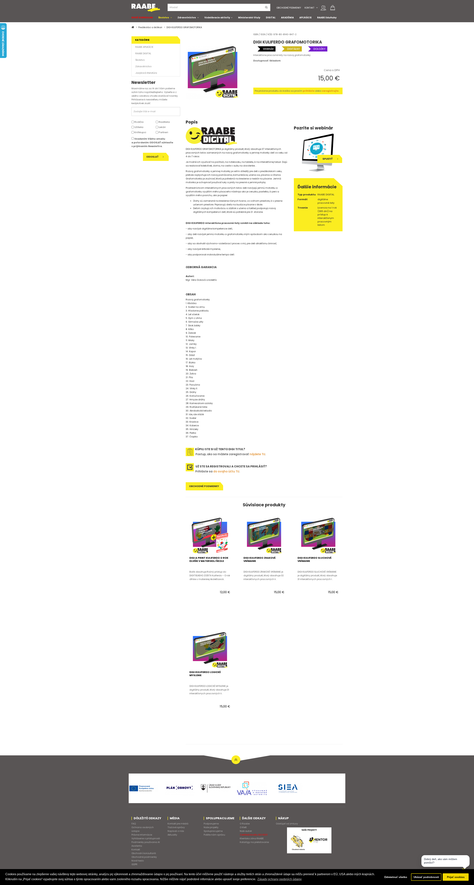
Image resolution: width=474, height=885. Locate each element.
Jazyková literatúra (146, 72)
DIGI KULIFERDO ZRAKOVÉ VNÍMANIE (259, 559)
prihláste (308, 90)
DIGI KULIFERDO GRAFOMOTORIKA (184, 27)
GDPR (134, 864)
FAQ (133, 823)
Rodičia (138, 122)
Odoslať (152, 157)
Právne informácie (141, 834)
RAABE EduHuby (327, 17)
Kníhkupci (140, 132)
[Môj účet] (323, 8)
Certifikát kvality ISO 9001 (254, 834)
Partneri (163, 132)
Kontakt (309, 7)
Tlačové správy (176, 827)
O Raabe (245, 823)
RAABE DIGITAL (143, 53)
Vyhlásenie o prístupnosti (145, 838)
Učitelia (138, 127)
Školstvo (163, 17)
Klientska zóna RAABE (252, 838)
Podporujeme (211, 823)
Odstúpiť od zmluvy (287, 823)
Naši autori (246, 831)
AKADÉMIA (287, 17)
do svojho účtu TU (226, 471)
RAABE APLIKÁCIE (144, 47)
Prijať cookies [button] (456, 877)
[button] (317, 7)
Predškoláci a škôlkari (150, 27)
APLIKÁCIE (305, 17)
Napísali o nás (176, 831)
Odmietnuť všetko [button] (395, 877)
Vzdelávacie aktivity (217, 17)
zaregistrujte (330, 90)
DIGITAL (271, 17)
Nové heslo (137, 860)
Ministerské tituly (249, 17)
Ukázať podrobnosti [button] (426, 877)
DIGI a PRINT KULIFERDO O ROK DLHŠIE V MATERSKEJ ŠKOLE (208, 559)
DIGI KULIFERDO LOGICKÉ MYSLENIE (205, 673)
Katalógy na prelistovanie (254, 842)
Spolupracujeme (213, 831)
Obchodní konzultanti (143, 853)
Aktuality (172, 834)
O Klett (243, 827)
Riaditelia (164, 122)
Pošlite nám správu (214, 834)
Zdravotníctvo (187, 17)
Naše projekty (211, 827)
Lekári (162, 127)
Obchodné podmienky (288, 7)
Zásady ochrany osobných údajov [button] (279, 879)
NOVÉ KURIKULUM (142, 17)
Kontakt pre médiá (178, 823)
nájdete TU (257, 454)
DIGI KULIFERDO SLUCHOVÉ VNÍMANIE (314, 559)
